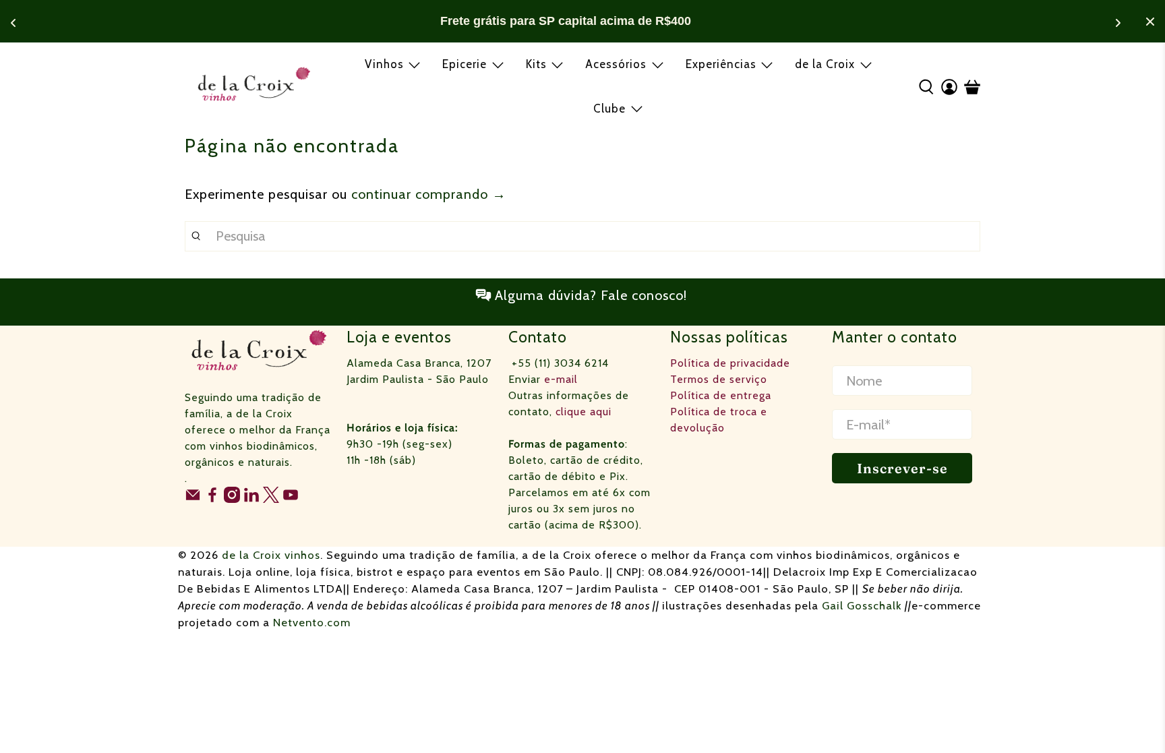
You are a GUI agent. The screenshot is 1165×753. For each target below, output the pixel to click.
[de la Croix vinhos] (254, 86)
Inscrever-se (902, 468)
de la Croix (825, 64)
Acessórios (616, 64)
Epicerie (464, 64)
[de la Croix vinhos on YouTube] (290, 499)
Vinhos (384, 64)
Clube (609, 108)
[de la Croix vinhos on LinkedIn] (251, 499)
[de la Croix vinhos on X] (271, 499)
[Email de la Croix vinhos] (193, 499)
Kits (536, 64)
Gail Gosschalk (862, 605)
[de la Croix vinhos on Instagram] (232, 499)
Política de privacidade (730, 363)
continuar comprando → (428, 194)
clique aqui (583, 411)
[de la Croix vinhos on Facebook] (212, 499)
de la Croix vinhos (271, 555)
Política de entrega (720, 395)
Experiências (721, 64)
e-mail (561, 379)
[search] (582, 236)
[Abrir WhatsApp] (1131, 719)
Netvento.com (312, 622)
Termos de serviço (718, 379)
